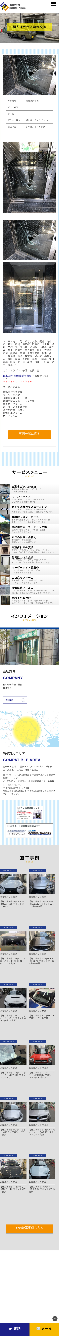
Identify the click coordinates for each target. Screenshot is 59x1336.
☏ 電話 (15, 1329)
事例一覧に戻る (29, 433)
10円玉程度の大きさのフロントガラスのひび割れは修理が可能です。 (30, 499)
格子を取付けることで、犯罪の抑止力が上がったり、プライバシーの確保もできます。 (33, 600)
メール (46, 1329)
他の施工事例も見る (29, 1227)
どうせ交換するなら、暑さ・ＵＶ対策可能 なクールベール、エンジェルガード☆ (31, 519)
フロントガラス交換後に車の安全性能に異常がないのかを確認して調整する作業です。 (33, 509)
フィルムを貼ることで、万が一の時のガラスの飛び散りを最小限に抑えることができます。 (33, 590)
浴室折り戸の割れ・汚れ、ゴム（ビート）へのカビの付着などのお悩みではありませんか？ (34, 549)
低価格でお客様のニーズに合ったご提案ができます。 (27, 489)
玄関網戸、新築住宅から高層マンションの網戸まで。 (25, 539)
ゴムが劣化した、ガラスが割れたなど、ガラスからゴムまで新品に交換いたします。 (32, 559)
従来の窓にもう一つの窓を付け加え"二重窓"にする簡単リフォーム (28, 580)
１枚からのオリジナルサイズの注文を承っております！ (26, 570)
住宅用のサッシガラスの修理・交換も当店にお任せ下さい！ (29, 529)
